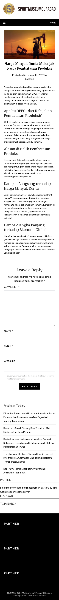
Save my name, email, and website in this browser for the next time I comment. (30, 377)
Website (9, 361)
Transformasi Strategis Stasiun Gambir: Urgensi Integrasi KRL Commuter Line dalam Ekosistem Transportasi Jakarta (28, 458)
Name (8, 330)
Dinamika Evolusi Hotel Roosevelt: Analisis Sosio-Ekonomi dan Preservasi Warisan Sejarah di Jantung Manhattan (29, 417)
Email (8, 346)
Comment (12, 286)
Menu (53, 22)
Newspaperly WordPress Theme (30, 595)
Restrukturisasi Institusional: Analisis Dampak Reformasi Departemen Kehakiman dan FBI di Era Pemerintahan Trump (28, 443)
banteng (29, 78)
